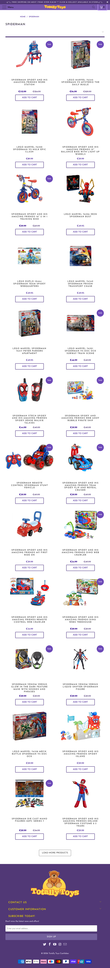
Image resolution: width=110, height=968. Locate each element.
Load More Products (55, 853)
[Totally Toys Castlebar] (55, 7)
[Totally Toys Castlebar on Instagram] (60, 944)
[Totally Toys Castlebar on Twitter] (45, 944)
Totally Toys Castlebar (59, 953)
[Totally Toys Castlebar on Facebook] (50, 944)
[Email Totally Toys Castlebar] (65, 944)
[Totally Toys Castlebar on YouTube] (55, 944)
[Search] (94, 7)
